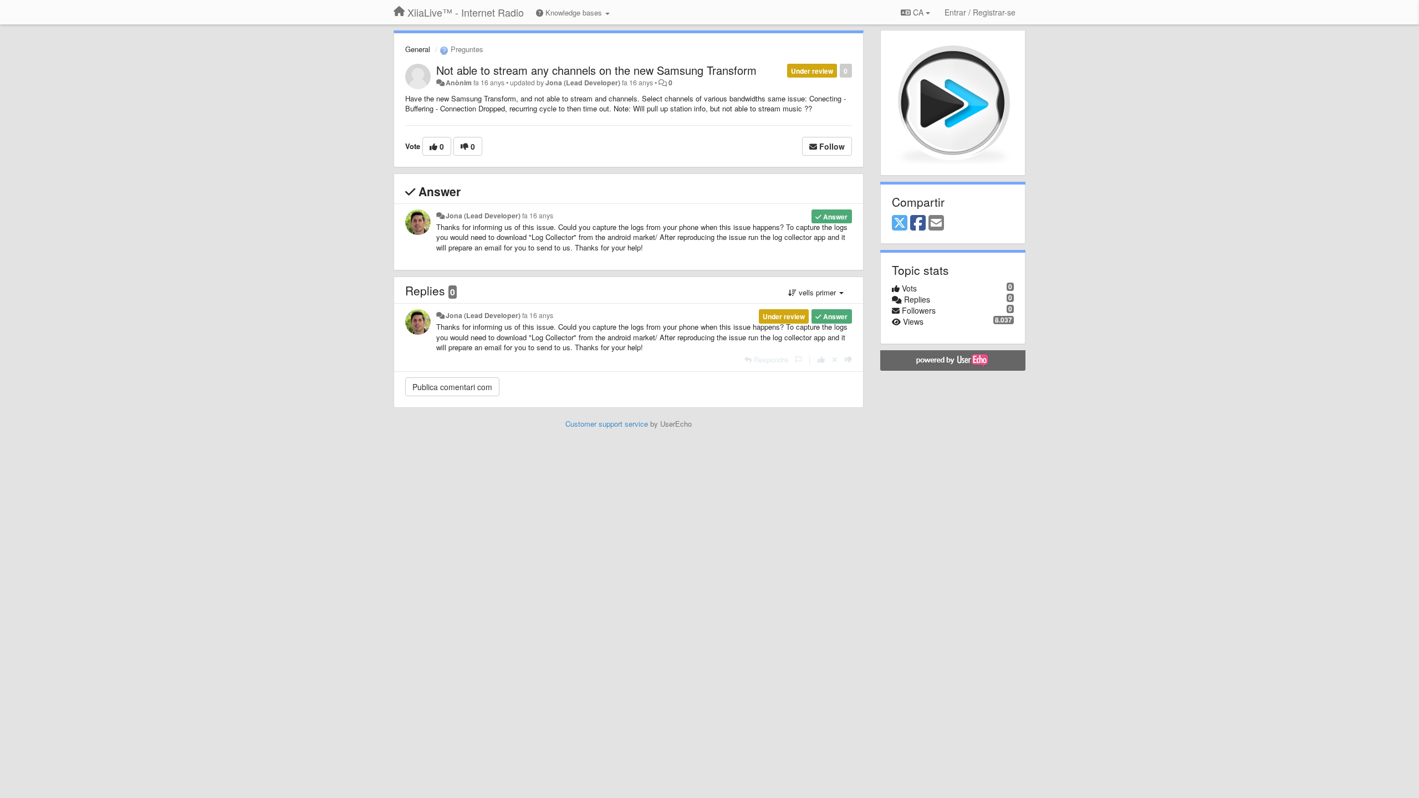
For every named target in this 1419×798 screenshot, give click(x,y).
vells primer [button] (817, 292)
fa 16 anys (537, 216)
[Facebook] (918, 223)
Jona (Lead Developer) (582, 83)
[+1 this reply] (821, 359)
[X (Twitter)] (899, 223)
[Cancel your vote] (835, 359)
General (417, 49)
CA (918, 12)
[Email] (936, 223)
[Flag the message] (798, 359)
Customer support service (606, 423)
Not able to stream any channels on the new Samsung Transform (596, 70)
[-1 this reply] (848, 359)
